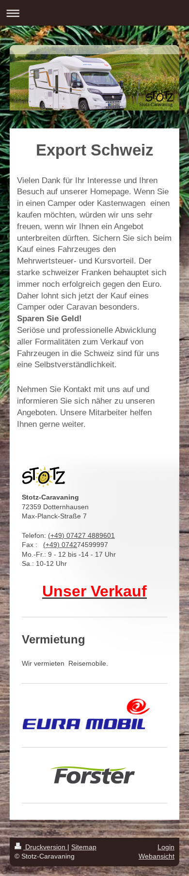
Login (166, 847)
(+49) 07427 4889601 (81, 535)
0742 (69, 544)
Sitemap (83, 847)
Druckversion (45, 847)
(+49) (52, 544)
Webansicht (156, 856)
